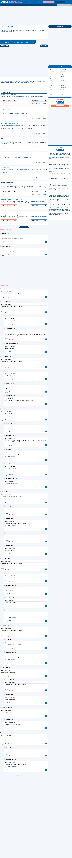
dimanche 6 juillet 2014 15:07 (10, 722)
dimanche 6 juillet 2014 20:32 (10, 762)
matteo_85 (8, 423)
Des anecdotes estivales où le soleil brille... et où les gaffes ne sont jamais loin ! (17, 42)
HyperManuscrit (9, 478)
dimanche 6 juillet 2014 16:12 (10, 697)
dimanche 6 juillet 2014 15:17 (9, 642)
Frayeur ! (3, 108)
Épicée (11, 5)
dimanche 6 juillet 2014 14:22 (10, 575)
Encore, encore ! (24, 227)
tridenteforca (4, 707)
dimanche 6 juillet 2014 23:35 (10, 481)
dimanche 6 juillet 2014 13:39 (10, 438)
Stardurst (8, 679)
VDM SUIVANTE (44, 45)
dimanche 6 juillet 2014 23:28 (10, 386)
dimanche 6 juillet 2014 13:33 (6, 710)
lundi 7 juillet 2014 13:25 (9, 398)
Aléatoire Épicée (17, 5)
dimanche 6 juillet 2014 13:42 (10, 466)
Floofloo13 (8, 597)
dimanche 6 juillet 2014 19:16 (10, 548)
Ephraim (3, 301)
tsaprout (8, 506)
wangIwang (8, 328)
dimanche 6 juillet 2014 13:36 (10, 682)
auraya (7, 719)
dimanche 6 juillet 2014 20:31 (10, 655)
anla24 (3, 409)
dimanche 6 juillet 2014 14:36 (10, 588)
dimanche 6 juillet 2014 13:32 (6, 249)
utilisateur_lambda (10, 343)
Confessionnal (29, 5)
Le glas (2, 138)
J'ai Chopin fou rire (5, 92)
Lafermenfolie (9, 585)
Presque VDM (37, 5)
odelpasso (8, 533)
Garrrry (3, 625)
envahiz (7, 383)
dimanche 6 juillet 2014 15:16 (10, 521)
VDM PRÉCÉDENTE (4, 45)
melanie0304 (8, 610)
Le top (23, 5)
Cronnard (8, 435)
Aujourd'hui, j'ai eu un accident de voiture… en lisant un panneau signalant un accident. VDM (59, 178)
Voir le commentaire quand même (8, 308)
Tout (2, 5)
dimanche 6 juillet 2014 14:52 (10, 600)
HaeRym (3, 246)
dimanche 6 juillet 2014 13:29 (6, 236)
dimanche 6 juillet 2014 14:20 (10, 373)
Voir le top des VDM (60, 105)
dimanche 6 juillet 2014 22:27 (10, 346)
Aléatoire (6, 5)
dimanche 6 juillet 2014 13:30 (6, 411)
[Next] (30, 774)
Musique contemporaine (7, 182)
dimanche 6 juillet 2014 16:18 (10, 318)
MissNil (3, 233)
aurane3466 (4, 356)
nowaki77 (8, 573)
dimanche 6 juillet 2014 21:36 (10, 331)
